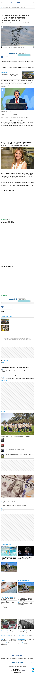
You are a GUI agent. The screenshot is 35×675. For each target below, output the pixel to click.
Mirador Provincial (26, 658)
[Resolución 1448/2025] (17, 204)
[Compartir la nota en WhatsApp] (14, 53)
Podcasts (21, 658)
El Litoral (9, 219)
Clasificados (14, 658)
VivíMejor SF (32, 658)
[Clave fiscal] (33, 671)
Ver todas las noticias (4, 380)
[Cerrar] (29, 300)
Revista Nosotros (8, 658)
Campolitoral (3, 658)
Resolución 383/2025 (10, 173)
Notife (18, 660)
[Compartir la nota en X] (12, 53)
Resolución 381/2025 (5, 120)
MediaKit (24, 666)
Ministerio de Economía (16, 311)
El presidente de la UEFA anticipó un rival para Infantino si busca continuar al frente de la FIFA (18, 370)
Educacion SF (21, 660)
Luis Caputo (20, 67)
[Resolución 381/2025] (17, 236)
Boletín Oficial (8, 311)
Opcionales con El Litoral (18, 666)
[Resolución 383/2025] (17, 280)
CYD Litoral (18, 658)
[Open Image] (2, 27)
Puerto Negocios (13, 660)
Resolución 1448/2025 (7, 80)
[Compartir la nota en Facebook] (10, 53)
